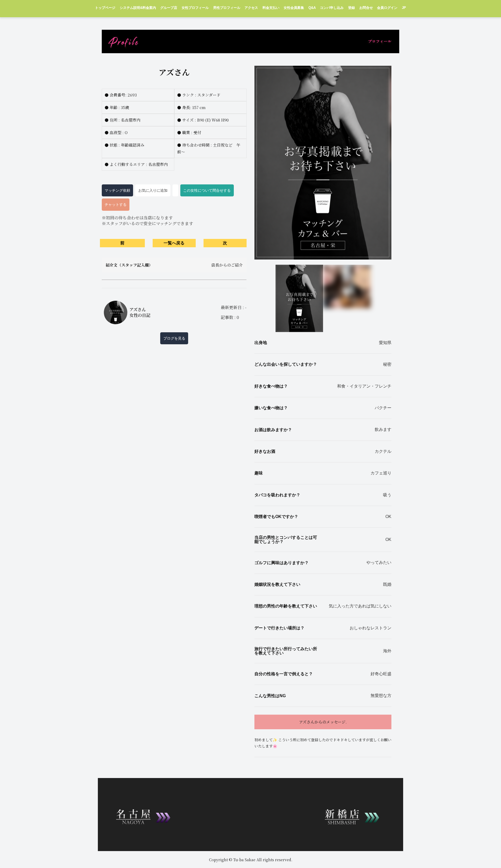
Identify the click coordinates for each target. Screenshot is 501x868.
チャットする (116, 204)
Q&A (312, 8)
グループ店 (168, 8)
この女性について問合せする (207, 190)
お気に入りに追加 (153, 190)
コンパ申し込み (332, 8)
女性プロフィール (195, 8)
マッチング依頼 (117, 190)
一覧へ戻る (174, 243)
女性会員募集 (294, 8)
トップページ (105, 8)
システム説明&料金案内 (138, 8)
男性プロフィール (226, 8)
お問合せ (366, 8)
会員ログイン (387, 8)
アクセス (251, 8)
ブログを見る (174, 338)
